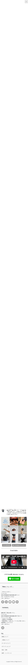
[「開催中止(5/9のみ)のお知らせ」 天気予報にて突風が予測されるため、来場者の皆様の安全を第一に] (5, 521)
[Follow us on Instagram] (17, 601)
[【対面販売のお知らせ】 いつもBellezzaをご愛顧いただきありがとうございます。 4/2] (5, 529)
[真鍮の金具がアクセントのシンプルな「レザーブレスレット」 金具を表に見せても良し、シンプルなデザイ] (14, 529)
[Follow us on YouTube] (13, 601)
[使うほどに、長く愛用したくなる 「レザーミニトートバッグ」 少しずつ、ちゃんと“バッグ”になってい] (5, 538)
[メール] (10, 601)
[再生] (3, 567)
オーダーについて (6, 643)
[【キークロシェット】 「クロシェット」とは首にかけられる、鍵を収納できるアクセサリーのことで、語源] (22, 538)
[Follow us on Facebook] (2, 601)
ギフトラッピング (6, 646)
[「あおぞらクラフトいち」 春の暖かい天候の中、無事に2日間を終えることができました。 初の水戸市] (22, 521)
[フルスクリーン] (25, 567)
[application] (14, 562)
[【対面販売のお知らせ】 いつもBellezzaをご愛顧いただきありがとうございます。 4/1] (22, 529)
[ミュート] (22, 567)
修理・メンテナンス (7, 653)
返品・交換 (4, 649)
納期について (5, 636)
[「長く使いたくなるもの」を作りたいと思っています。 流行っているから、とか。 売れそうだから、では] (14, 538)
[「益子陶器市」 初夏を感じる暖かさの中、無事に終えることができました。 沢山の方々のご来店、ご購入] (14, 521)
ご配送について (5, 640)
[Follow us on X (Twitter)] (6, 601)
